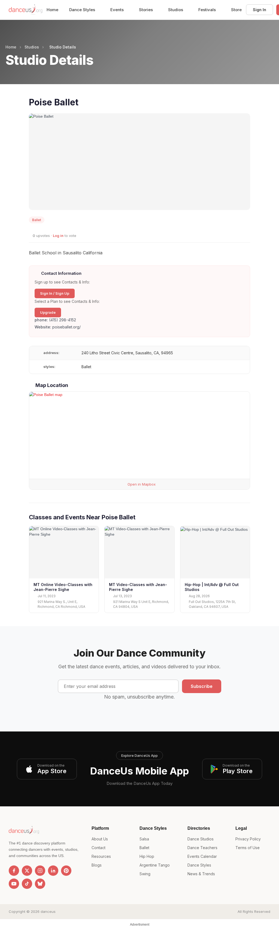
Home (52, 9)
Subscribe (202, 686)
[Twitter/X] (27, 870)
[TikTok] (27, 884)
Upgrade (48, 312)
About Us (100, 839)
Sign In (259, 9)
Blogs (97, 865)
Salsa (144, 839)
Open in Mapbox (141, 484)
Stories (146, 9)
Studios (176, 9)
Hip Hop (147, 856)
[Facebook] (14, 870)
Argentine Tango (155, 865)
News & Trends (201, 873)
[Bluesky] (40, 884)
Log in (58, 235)
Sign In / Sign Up (54, 293)
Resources (101, 856)
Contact (98, 847)
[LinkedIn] (53, 870)
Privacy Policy (248, 839)
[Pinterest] (66, 870)
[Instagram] (40, 870)
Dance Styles (82, 9)
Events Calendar (202, 856)
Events (117, 9)
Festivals (207, 9)
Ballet (144, 847)
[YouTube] (14, 884)
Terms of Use (247, 847)
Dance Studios (200, 839)
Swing (145, 873)
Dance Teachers (202, 847)
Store (236, 9)
